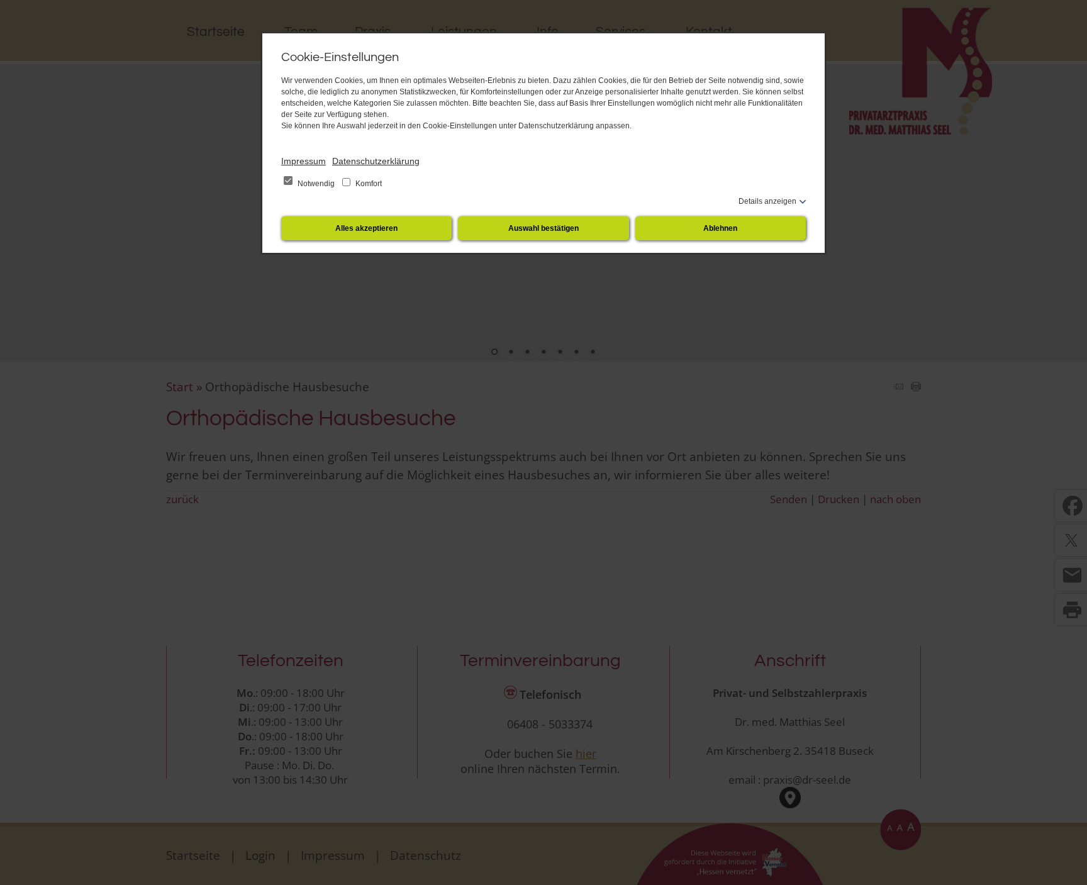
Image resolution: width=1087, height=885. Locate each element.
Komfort (368, 183)
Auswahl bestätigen (543, 228)
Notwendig (316, 183)
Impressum (303, 161)
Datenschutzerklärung (376, 161)
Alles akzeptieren (366, 228)
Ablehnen (720, 228)
